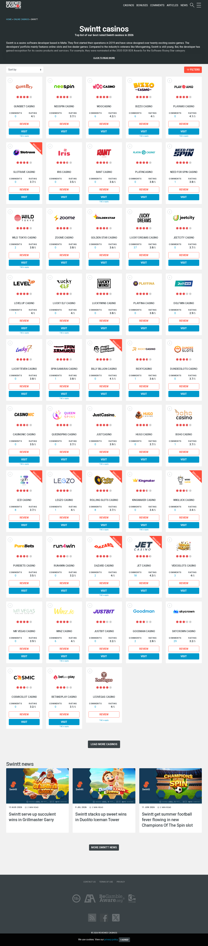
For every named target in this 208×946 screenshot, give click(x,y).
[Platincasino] (144, 152)
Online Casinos (21, 19)
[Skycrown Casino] (183, 611)
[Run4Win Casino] (64, 546)
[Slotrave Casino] (24, 152)
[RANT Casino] (104, 152)
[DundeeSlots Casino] (183, 349)
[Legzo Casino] (64, 480)
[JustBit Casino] (104, 611)
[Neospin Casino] (64, 87)
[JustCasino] (104, 415)
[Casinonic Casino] (24, 415)
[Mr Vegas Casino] (24, 611)
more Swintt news (104, 847)
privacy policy (111, 939)
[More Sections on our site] (199, 5)
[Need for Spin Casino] (183, 152)
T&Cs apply (24, 136)
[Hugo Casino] (144, 415)
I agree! (124, 940)
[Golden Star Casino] (104, 218)
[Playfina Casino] (144, 283)
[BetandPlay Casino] (64, 677)
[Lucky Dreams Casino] (144, 218)
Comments (157, 5)
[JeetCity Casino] (183, 218)
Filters (195, 69)
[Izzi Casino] (24, 480)
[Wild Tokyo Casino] (24, 218)
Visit (24, 131)
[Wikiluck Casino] (183, 480)
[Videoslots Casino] (183, 546)
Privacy (121, 882)
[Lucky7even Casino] (24, 349)
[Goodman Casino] (144, 611)
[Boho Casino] (183, 415)
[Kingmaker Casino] (144, 480)
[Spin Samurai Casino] (64, 349)
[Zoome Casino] (64, 218)
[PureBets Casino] (24, 546)
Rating (33, 113)
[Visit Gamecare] (132, 898)
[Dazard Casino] (104, 546)
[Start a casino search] (192, 5)
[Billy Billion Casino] (104, 349)
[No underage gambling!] (76, 898)
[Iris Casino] (64, 152)
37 (135, 247)
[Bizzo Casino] (144, 87)
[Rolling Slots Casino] (104, 480)
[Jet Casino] (144, 546)
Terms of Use (106, 882)
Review (24, 124)
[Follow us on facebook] (104, 917)
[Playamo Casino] (183, 87)
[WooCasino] (104, 87)
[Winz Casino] (64, 611)
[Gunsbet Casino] (24, 87)
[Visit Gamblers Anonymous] (90, 898)
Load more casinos (104, 744)
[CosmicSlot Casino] (24, 677)
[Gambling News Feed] (92, 917)
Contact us (89, 882)
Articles (172, 5)
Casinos (128, 5)
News (184, 5)
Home (9, 19)
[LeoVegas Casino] (104, 677)
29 (175, 641)
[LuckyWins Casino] (104, 283)
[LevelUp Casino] (24, 283)
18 (135, 575)
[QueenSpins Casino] (64, 415)
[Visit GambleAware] (112, 898)
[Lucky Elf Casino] (64, 283)
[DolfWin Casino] (183, 283)
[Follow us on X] (116, 917)
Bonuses (142, 5)
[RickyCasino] (144, 349)
